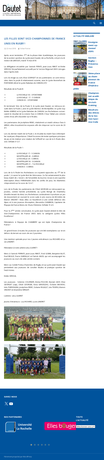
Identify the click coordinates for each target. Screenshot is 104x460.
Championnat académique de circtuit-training (93, 99)
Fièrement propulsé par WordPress (18, 457)
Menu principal (101, 23)
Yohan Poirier (25, 48)
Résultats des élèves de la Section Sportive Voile (93, 115)
